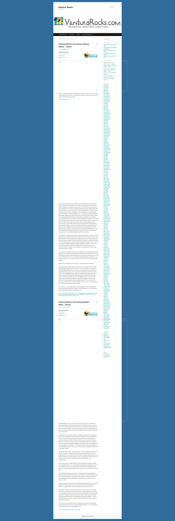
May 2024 (106, 123)
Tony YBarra (90, 294)
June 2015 (106, 277)
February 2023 (107, 145)
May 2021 (106, 175)
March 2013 (106, 313)
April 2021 (106, 177)
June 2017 (106, 243)
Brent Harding (87, 293)
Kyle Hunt (64, 294)
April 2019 (106, 211)
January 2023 (106, 146)
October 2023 (106, 133)
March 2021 (106, 178)
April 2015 (106, 280)
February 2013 (107, 315)
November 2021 (107, 166)
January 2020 (106, 198)
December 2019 (107, 200)
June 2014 (106, 295)
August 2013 (106, 309)
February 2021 (107, 179)
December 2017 (107, 234)
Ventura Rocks (66, 7)
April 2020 (106, 194)
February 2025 (107, 110)
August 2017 (106, 240)
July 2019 (106, 207)
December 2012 (107, 318)
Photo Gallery (72, 34)
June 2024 (106, 122)
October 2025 (106, 99)
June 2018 (106, 225)
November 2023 (107, 132)
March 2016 (106, 264)
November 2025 (107, 97)
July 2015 (106, 276)
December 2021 (107, 165)
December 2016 (107, 251)
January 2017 (106, 250)
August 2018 (106, 223)
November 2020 (107, 184)
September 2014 (107, 290)
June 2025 (106, 105)
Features (78, 34)
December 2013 (107, 303)
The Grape (86, 294)
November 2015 (107, 270)
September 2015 (107, 273)
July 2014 (106, 293)
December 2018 (107, 217)
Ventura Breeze (65, 293)
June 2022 (106, 156)
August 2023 (106, 136)
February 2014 (107, 300)
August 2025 (106, 102)
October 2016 (106, 254)
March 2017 (106, 247)
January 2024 (106, 129)
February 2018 (107, 231)
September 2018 (107, 221)
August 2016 (106, 257)
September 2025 (107, 100)
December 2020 (107, 182)
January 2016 (106, 267)
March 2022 (106, 161)
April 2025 (106, 107)
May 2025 (106, 106)
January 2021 (106, 181)
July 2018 (106, 224)
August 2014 (106, 292)
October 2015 (106, 272)
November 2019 (107, 201)
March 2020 (106, 195)
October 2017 (106, 237)
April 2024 (106, 125)
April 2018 (106, 228)
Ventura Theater (65, 295)
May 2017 (106, 244)
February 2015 (107, 283)
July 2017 (106, 241)
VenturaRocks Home (63, 34)
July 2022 (106, 155)
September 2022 (107, 152)
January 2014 (106, 302)
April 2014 (106, 297)
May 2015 (106, 279)
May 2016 (106, 261)
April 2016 (106, 263)
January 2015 (106, 284)
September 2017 (107, 238)
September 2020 (107, 187)
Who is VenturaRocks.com (87, 34)
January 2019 (106, 215)
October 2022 (106, 151)
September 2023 (107, 135)
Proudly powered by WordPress (87, 516)
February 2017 (107, 248)
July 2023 (106, 138)
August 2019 (106, 205)
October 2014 (106, 289)
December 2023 (107, 130)
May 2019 (106, 210)
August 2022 (106, 154)
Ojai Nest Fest (74, 294)
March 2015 (106, 282)
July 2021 (106, 172)
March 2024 (106, 126)
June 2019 (106, 208)
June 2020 (106, 191)
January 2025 (106, 112)
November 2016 (107, 253)
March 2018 (106, 230)
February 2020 (107, 197)
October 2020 (106, 185)
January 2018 (106, 233)
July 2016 (106, 259)
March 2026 (106, 92)
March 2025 (106, 109)
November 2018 (107, 218)
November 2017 (107, 236)
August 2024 (106, 119)
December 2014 (107, 286)
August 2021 (106, 171)
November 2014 (107, 287)
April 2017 (106, 246)
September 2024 (107, 118)
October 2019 (106, 202)
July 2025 (106, 103)
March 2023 (106, 143)
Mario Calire (68, 294)
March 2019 (106, 213)
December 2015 (107, 269)
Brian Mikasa (92, 293)
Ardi (79, 293)
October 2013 (106, 306)
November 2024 (107, 115)
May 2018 (106, 227)
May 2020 (106, 192)
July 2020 (106, 189)
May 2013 (106, 312)
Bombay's (82, 293)
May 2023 (106, 141)
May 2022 (106, 158)
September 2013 (107, 307)
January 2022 (106, 164)
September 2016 (107, 256)
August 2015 (106, 274)
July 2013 (106, 310)
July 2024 (106, 120)
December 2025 (107, 96)
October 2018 (106, 220)
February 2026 (107, 93)
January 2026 (106, 95)
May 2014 (106, 296)
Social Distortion (80, 294)
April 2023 (106, 142)
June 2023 (106, 139)
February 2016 (107, 266)
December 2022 (107, 148)
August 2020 (106, 188)
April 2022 (106, 159)
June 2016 (106, 260)
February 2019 (107, 214)
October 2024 (106, 116)
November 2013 (107, 305)
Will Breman (70, 295)
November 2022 (107, 149)
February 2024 (107, 128)
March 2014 (106, 299)
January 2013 (106, 316)
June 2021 (106, 174)
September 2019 (107, 204)
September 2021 (107, 169)
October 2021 (106, 168)
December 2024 (107, 113)
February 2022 (107, 162)
